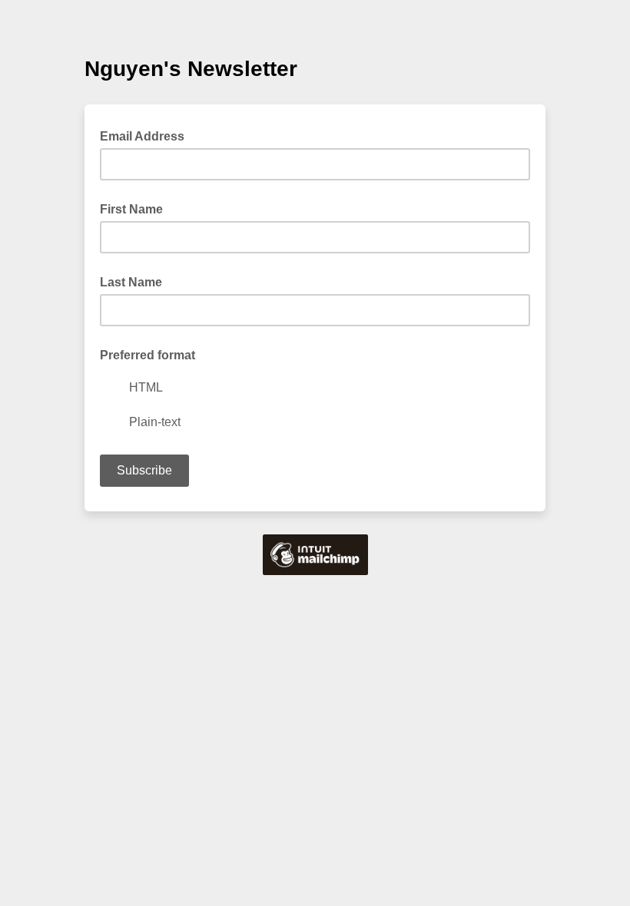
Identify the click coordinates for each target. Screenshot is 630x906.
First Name (131, 209)
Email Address (147, 135)
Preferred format (147, 355)
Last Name (131, 282)
